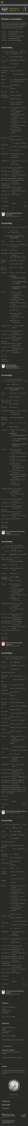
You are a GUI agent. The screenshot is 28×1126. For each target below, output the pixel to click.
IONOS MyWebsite (6, 1122)
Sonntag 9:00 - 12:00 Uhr (8, 1050)
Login (24, 1114)
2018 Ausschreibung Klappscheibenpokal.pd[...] (12, 365)
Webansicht (23, 1116)
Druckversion (7, 1114)
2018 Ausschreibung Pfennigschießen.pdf (16, 811)
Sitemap (12, 1114)
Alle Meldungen (6, 1101)
